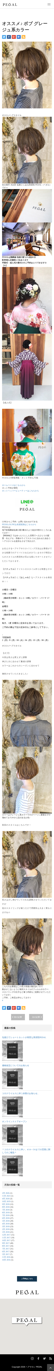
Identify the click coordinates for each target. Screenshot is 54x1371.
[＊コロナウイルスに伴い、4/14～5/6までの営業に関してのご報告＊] (12, 1165)
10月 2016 (6, 1260)
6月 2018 (5, 1218)
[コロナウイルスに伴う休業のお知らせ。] (12, 1106)
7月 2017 (5, 1249)
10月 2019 (6, 1201)
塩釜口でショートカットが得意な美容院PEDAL (24, 1037)
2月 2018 (5, 1229)
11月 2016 (6, 1257)
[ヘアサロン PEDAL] (10, 4)
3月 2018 (5, 1226)
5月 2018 (5, 1221)
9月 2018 (5, 1204)
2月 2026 (5, 1193)
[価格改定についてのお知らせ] (12, 1078)
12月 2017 (6, 1235)
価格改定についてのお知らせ (15, 1065)
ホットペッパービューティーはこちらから (20, 491)
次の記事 (36, 1017)
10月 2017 (6, 1240)
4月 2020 (5, 1199)
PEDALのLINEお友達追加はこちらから (19, 524)
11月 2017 (6, 1238)
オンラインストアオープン (14, 1121)
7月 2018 (5, 1210)
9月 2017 (5, 1243)
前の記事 (18, 1017)
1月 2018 (5, 1232)
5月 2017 (5, 1254)
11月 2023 (6, 1196)
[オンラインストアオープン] (12, 1134)
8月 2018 (5, 1207)
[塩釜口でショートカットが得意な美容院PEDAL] (12, 1050)
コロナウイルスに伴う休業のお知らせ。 (20, 1093)
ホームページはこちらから (13, 485)
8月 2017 (5, 1246)
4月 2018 (5, 1224)
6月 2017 (5, 1252)
